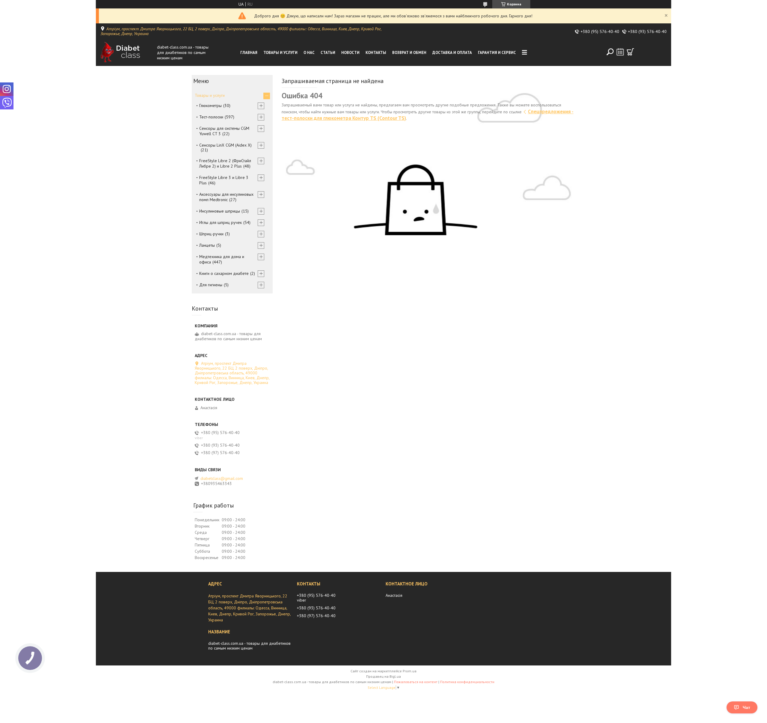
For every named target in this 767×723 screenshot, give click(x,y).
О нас (309, 52)
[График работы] (620, 51)
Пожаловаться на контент (415, 682)
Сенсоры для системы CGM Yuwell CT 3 (224, 131)
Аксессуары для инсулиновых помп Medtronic (226, 197)
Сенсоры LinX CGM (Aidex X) (225, 145)
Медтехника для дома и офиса (221, 259)
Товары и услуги (280, 52)
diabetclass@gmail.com (221, 478)
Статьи (328, 52)
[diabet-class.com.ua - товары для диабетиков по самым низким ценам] (127, 52)
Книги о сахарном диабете (224, 273)
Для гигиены (210, 284)
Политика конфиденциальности (467, 682)
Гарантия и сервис (497, 52)
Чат (746, 707)
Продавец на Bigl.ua (383, 676)
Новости (350, 52)
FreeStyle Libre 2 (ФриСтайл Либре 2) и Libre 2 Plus (225, 163)
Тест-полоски (211, 117)
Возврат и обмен (409, 52)
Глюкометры (210, 105)
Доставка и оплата (452, 52)
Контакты (376, 52)
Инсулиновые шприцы (219, 211)
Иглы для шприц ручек (220, 222)
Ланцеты (207, 245)
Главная (248, 52)
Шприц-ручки (211, 234)
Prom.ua (409, 671)
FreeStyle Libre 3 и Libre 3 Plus (223, 180)
